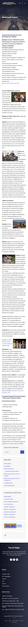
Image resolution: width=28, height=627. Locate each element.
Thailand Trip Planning (7, 596)
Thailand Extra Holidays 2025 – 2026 (10, 601)
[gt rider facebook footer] (11, 560)
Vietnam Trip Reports (9, 506)
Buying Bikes (7, 466)
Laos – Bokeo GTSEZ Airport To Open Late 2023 (13, 609)
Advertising (14, 622)
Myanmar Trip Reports (10, 509)
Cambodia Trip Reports (10, 512)
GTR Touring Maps (6, 576)
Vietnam (4, 583)
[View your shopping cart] (20, 3)
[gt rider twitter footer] (17, 560)
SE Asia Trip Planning (9, 517)
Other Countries (5, 586)
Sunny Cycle (14, 143)
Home (6, 620)
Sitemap (21, 620)
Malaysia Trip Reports (9, 514)
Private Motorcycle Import (12, 471)
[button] (22, 3)
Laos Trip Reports (8, 504)
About (10, 620)
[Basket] (5, 535)
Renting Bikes (7, 463)
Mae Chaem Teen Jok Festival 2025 (10, 598)
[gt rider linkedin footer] (14, 560)
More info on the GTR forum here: (10, 83)
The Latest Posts (8, 499)
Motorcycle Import (9, 468)
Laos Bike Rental (8, 483)
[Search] (22, 452)
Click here (12, 169)
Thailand (4, 579)
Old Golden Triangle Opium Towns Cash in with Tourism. (12, 606)
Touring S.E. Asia (5, 574)
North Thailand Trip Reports (11, 501)
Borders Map (6, 345)
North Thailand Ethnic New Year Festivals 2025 (12, 603)
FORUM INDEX (7, 496)
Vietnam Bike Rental (9, 485)
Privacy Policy (15, 620)
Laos (3, 581)
